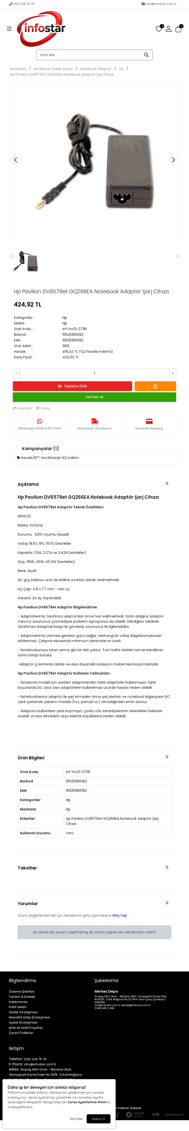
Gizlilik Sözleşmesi (23, 1012)
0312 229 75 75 (23, 4)
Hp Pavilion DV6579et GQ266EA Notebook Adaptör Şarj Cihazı (62, 74)
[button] (9, 29)
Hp (121, 69)
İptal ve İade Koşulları (26, 1027)
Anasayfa (18, 69)
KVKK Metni (17, 1007)
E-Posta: (16, 1064)
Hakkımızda (18, 1001)
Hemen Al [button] (94, 396)
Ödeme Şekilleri (21, 991)
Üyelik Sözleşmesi (23, 1022)
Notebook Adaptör (95, 69)
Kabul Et (98, 1118)
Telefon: (16, 1059)
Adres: (14, 1069)
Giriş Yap (119, 915)
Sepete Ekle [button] (75, 386)
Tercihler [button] (76, 1118)
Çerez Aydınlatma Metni (87, 1102)
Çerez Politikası (21, 1032)
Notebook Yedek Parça (53, 69)
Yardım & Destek (22, 996)
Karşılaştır (24, 408)
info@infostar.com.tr (161, 4)
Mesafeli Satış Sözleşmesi (29, 1017)
